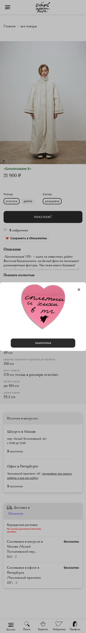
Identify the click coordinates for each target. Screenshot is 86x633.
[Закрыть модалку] (79, 289)
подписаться (43, 342)
